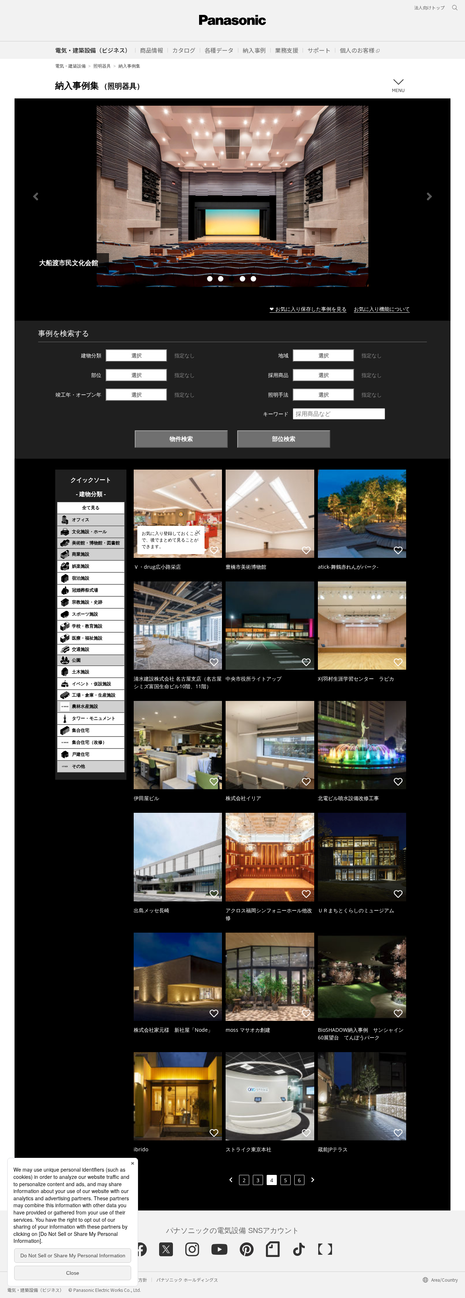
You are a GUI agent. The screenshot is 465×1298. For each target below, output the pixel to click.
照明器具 (102, 66)
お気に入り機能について (382, 308)
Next (429, 196)
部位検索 (283, 439)
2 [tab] (221, 279)
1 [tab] (210, 279)
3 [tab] (232, 279)
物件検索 (181, 439)
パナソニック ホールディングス (187, 1280)
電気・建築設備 (70, 66)
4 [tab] (243, 279)
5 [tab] (254, 279)
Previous (35, 196)
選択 (137, 355)
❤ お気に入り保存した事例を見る (308, 308)
